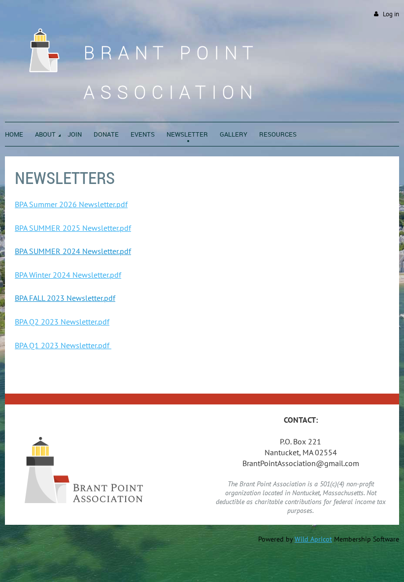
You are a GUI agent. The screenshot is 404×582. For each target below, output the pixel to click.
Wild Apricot (313, 539)
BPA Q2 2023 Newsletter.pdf (62, 322)
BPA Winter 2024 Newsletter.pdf (68, 275)
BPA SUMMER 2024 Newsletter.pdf (73, 251)
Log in (391, 14)
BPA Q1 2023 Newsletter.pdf (63, 345)
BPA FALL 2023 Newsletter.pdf (65, 298)
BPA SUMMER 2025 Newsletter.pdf (73, 228)
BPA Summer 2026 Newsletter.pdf (71, 204)
